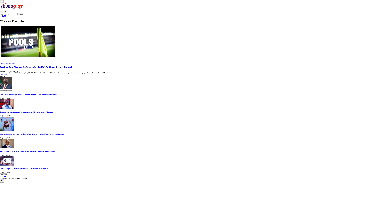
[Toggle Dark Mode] (5, 11)
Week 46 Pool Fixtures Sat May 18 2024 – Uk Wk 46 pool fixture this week (36, 67)
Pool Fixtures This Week (7, 63)
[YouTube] (5, 16)
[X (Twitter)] (3, 16)
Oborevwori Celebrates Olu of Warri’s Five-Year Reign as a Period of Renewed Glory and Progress (32, 134)
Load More (4, 174)
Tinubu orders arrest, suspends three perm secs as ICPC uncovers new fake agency (27, 112)
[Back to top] (2, 181)
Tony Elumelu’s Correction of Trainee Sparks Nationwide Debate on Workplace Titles (27, 151)
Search (21, 14)
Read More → (4, 74)
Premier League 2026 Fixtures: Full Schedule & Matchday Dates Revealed (24, 169)
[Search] (1, 11)
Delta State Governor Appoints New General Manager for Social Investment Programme (28, 94)
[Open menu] (2, 1)
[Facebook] (1, 16)
